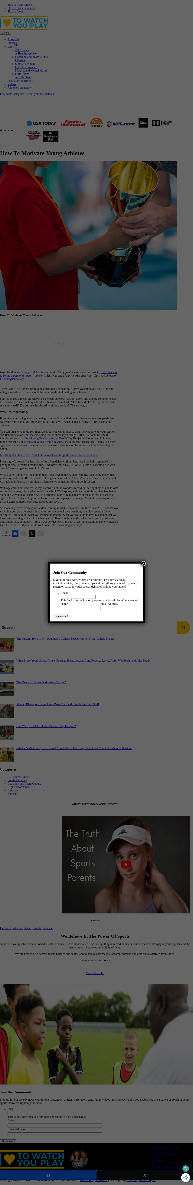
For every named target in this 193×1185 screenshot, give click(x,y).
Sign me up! (61, 616)
